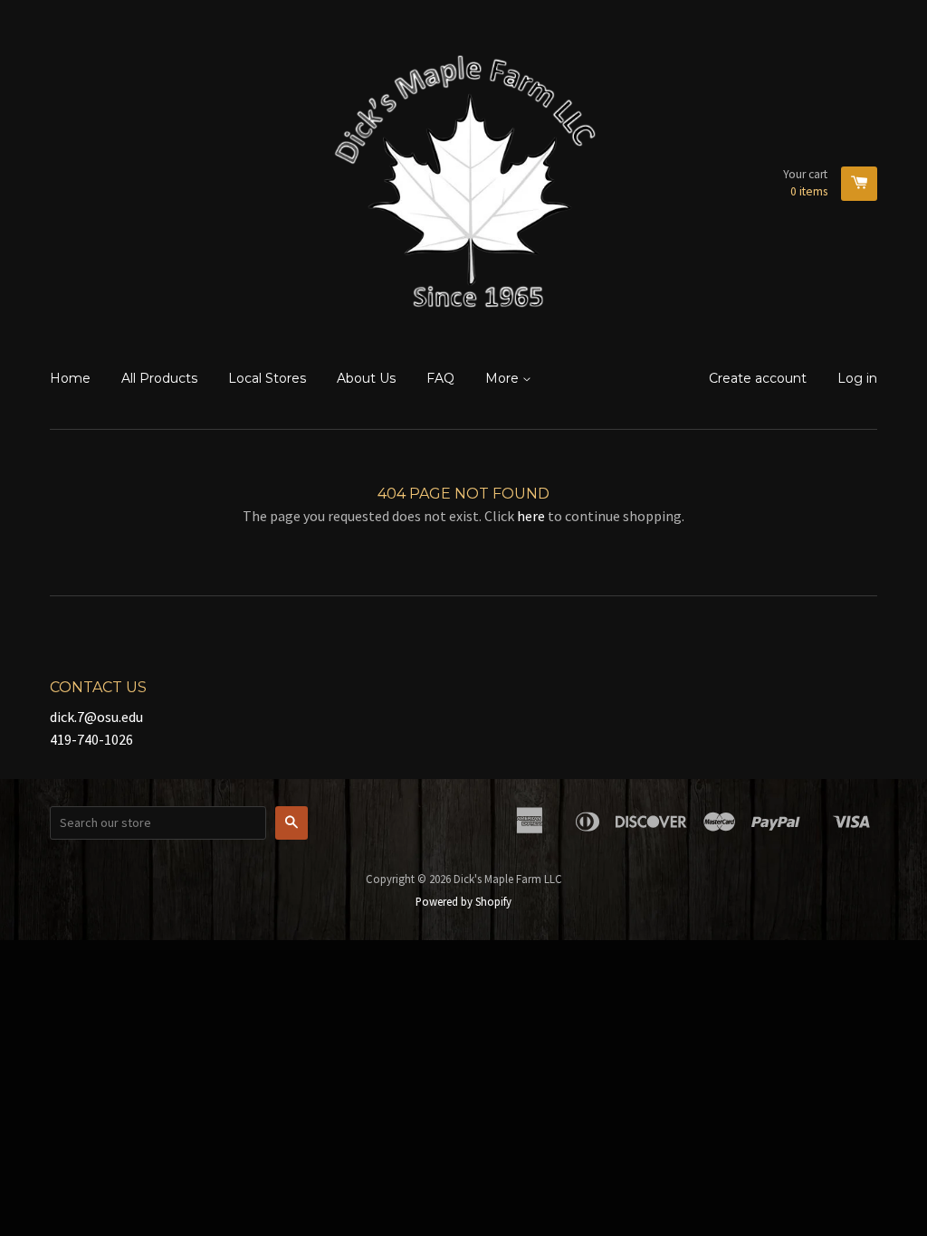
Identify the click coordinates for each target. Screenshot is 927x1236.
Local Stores (267, 378)
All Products (159, 378)
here (531, 516)
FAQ (440, 378)
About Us (366, 378)
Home (70, 378)
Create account (758, 378)
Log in (857, 378)
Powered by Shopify (463, 901)
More (503, 378)
